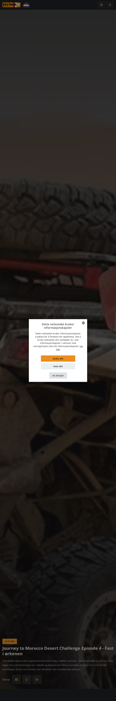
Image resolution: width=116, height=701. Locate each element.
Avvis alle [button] (58, 366)
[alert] (58, 350)
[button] (58, 375)
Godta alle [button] (58, 358)
